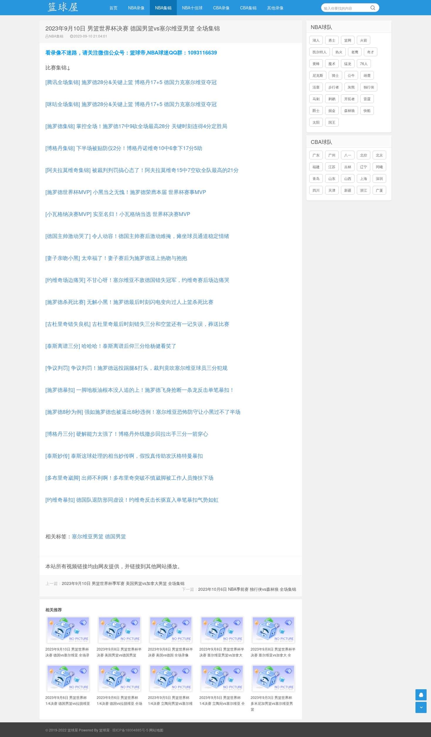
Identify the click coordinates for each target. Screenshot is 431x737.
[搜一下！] (373, 7)
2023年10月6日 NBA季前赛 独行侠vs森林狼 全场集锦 (247, 589)
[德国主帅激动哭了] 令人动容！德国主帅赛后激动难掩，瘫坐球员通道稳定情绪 (137, 235)
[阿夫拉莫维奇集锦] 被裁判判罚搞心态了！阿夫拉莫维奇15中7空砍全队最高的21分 (142, 169)
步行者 (333, 86)
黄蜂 (316, 63)
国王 (331, 122)
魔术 (331, 63)
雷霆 (367, 98)
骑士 (335, 75)
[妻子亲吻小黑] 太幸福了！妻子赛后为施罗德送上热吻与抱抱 (116, 257)
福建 (316, 166)
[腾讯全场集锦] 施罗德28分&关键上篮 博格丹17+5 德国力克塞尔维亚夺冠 (131, 82)
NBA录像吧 (69, 7)
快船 (367, 110)
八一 (347, 154)
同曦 (379, 166)
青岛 (316, 178)
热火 (338, 51)
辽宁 (363, 166)
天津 (331, 190)
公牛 (351, 75)
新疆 (347, 190)
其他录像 (275, 8)
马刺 (316, 98)
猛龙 (347, 63)
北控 (363, 154)
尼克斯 (318, 75)
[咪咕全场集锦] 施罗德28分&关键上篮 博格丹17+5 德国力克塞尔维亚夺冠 (131, 104)
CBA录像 (221, 8)
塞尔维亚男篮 (87, 536)
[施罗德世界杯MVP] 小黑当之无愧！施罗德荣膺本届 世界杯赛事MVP (125, 191)
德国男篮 (115, 536)
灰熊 (351, 86)
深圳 (379, 178)
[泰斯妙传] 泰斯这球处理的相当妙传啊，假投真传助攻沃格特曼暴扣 (124, 455)
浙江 (363, 190)
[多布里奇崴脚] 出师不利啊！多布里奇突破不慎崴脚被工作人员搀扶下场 (129, 477)
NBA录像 (136, 8)
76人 (364, 63)
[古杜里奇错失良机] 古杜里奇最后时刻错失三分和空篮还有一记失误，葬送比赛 (137, 323)
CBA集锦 (248, 8)
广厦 (379, 190)
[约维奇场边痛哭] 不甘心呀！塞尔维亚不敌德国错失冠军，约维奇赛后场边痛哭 (137, 279)
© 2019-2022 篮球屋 (61, 729)
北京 (379, 154)
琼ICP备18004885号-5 (130, 729)
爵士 (316, 110)
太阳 (316, 122)
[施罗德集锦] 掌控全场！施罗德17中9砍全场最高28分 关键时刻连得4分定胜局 (136, 126)
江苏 (331, 166)
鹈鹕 (331, 98)
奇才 (370, 51)
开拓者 (349, 98)
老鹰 (354, 51)
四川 (316, 190)
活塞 (316, 86)
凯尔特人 (320, 51)
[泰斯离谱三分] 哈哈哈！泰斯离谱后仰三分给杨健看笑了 (111, 345)
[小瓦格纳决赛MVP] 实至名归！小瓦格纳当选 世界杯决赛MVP (117, 213)
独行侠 (369, 86)
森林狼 (349, 110)
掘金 (331, 110)
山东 (331, 178)
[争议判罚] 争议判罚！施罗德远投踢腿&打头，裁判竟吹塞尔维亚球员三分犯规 (136, 367)
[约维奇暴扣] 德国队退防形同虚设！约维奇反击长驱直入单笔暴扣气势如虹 (132, 499)
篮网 (347, 40)
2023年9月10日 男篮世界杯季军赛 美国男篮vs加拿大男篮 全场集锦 (123, 583)
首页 (113, 8)
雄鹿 (367, 75)
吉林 (347, 166)
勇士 (331, 40)
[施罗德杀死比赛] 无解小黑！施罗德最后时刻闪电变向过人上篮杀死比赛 (129, 301)
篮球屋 (104, 729)
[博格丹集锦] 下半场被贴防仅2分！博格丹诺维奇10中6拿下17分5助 (123, 148)
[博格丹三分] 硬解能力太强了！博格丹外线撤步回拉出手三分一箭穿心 (126, 433)
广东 (316, 154)
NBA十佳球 (192, 8)
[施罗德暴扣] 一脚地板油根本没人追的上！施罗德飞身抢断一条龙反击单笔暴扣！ (140, 389)
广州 (331, 154)
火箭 (363, 40)
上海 (363, 178)
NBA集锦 (163, 8)
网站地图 (156, 729)
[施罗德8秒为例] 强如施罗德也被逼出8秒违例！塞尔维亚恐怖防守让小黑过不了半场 (142, 411)
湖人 (316, 40)
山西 (347, 178)
